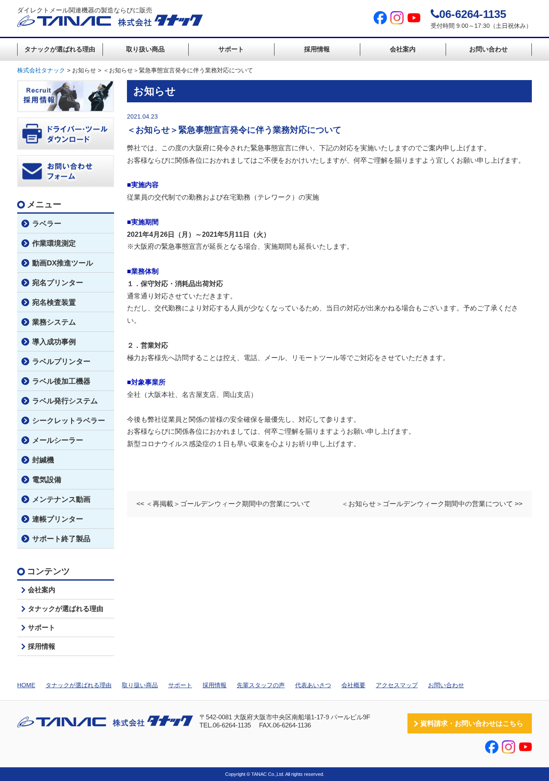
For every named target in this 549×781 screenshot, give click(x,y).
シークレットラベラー (68, 421)
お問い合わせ (488, 49)
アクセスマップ (397, 685)
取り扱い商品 (145, 49)
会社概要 (353, 685)
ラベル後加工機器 (61, 381)
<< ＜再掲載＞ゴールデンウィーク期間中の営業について (223, 503)
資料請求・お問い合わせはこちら (471, 723)
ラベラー (46, 224)
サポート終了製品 (61, 539)
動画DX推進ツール (62, 263)
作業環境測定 (54, 243)
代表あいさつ (313, 685)
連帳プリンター (57, 519)
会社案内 (403, 49)
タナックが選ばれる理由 (59, 49)
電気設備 (46, 480)
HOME (26, 685)
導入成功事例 (54, 342)
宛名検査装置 (54, 302)
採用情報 (317, 49)
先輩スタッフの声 (261, 685)
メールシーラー (57, 440)
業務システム (54, 322)
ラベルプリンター (61, 362)
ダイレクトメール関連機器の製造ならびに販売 (84, 10)
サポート (231, 49)
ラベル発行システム (65, 401)
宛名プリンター (57, 283)
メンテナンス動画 (61, 499)
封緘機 (43, 460)
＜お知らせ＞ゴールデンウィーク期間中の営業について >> (431, 503)
